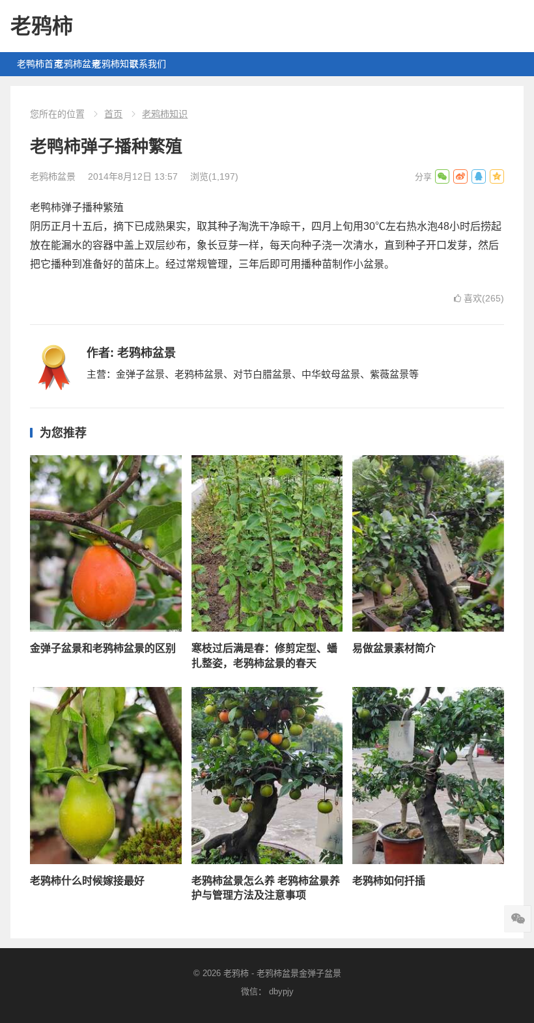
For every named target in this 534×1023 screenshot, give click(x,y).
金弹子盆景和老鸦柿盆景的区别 (103, 648)
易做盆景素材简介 (394, 648)
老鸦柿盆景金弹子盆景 (299, 973)
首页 (113, 114)
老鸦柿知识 (108, 64)
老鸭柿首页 (32, 64)
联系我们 (145, 64)
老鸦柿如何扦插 (388, 880)
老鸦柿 (41, 26)
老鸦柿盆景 (70, 64)
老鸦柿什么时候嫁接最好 (87, 880)
